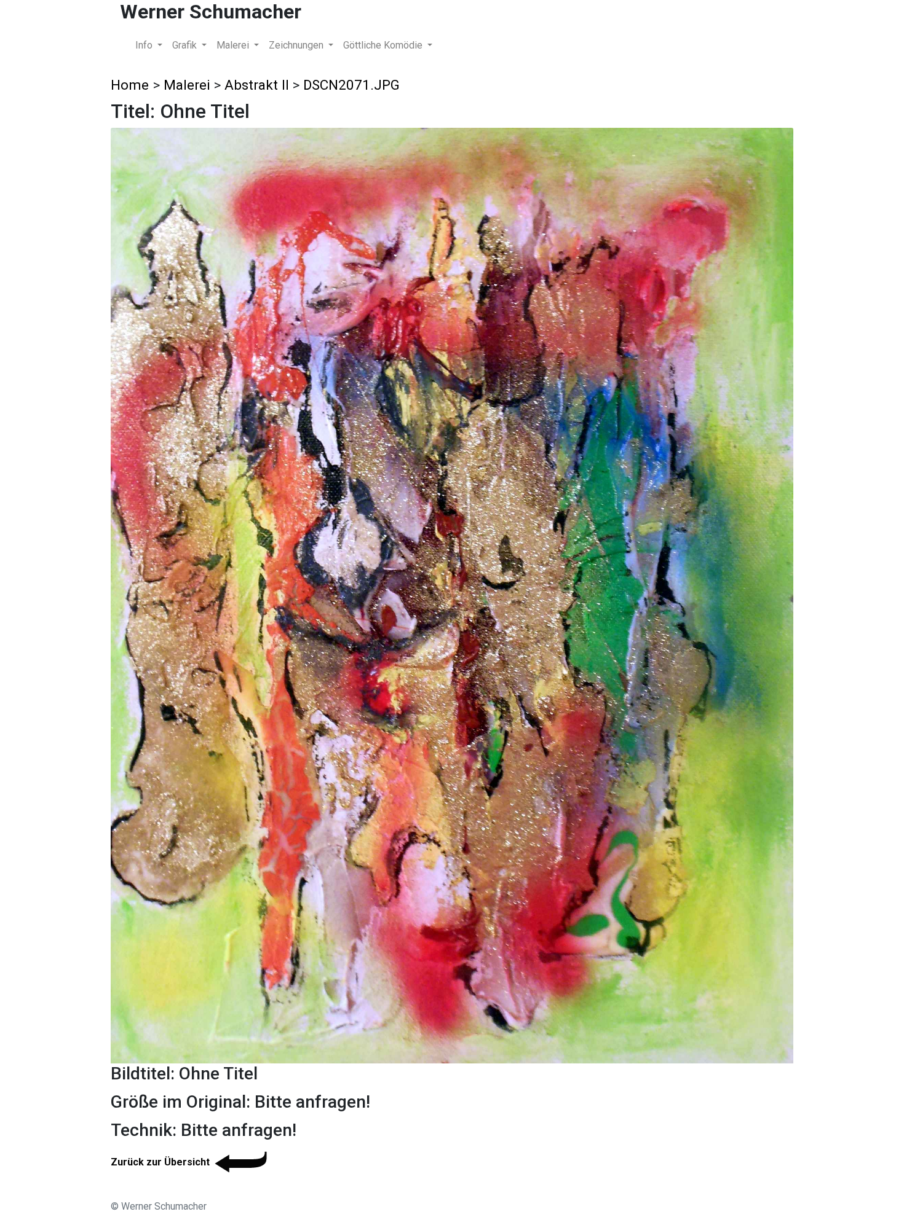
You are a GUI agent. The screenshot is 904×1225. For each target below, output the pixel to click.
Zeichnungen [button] (297, 45)
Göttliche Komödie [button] (384, 45)
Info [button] (145, 45)
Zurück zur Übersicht (160, 1162)
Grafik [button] (185, 45)
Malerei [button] (234, 45)
